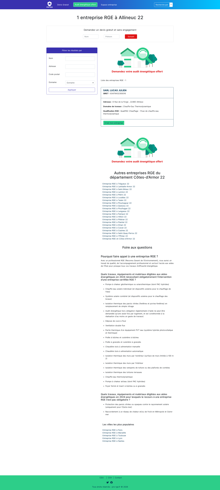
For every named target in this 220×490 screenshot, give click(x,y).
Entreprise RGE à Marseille (114, 433)
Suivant (131, 36)
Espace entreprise (109, 5)
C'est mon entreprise (114, 123)
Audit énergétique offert (85, 4)
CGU (102, 477)
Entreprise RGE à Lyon (112, 438)
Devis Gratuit (63, 5)
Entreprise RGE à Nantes (113, 441)
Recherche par (162, 5)
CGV (110, 477)
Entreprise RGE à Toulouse (114, 435)
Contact (118, 477)
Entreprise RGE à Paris (112, 430)
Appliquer (72, 90)
